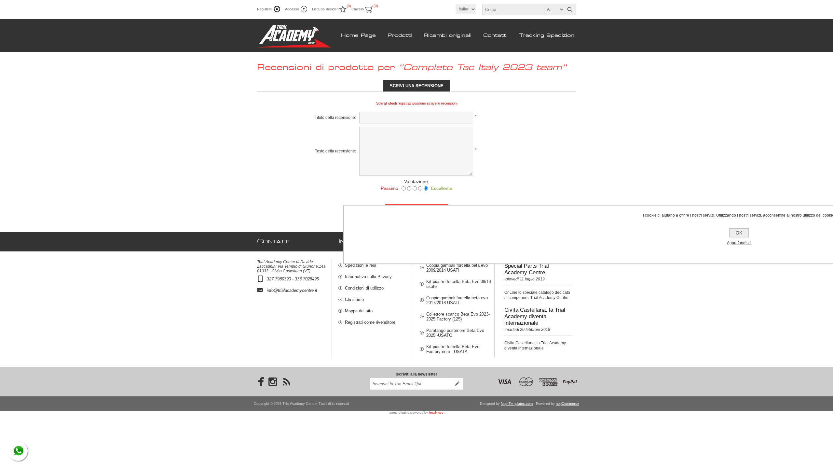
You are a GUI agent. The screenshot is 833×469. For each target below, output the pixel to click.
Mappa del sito (359, 310)
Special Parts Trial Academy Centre (526, 269)
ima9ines (436, 412)
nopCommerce (567, 403)
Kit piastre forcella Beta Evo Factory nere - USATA (452, 349)
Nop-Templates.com (517, 403)
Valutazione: (416, 181)
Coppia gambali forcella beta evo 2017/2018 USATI (457, 300)
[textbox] (523, 9)
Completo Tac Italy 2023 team (482, 68)
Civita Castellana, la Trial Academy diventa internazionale (534, 316)
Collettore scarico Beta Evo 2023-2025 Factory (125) (458, 316)
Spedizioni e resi (360, 265)
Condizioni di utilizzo (364, 288)
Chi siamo (354, 299)
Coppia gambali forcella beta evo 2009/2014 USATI (457, 268)
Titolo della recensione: (335, 117)
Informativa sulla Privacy (368, 276)
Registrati (264, 9)
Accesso (292, 9)
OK (739, 232)
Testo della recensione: (335, 151)
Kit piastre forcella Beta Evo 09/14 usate (458, 284)
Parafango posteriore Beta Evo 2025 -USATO (455, 333)
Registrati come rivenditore (370, 322)
